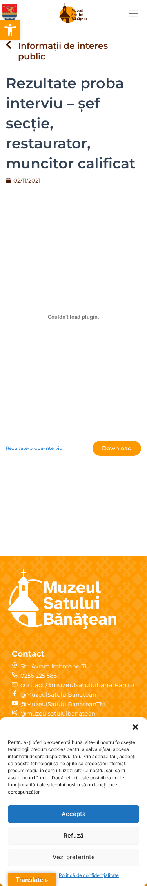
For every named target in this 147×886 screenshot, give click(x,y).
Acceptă (74, 814)
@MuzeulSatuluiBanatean (58, 694)
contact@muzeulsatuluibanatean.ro (77, 685)
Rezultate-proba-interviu (34, 448)
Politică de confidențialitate (89, 875)
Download (117, 448)
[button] (10, 30)
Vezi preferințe (74, 857)
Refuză (73, 835)
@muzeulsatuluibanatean (58, 713)
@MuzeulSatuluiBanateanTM (62, 704)
